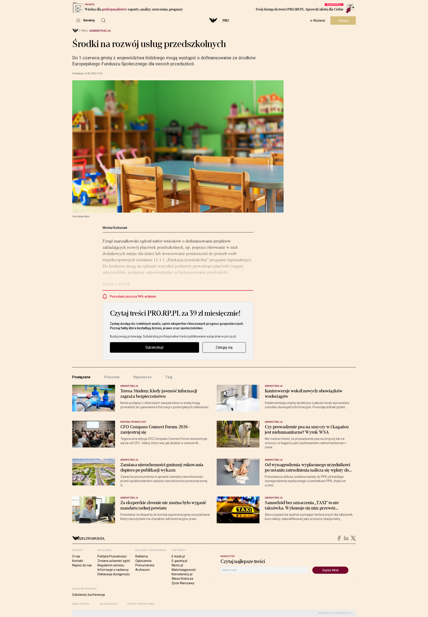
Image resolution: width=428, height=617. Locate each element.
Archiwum (142, 569)
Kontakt (77, 561)
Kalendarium (108, 604)
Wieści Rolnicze (182, 578)
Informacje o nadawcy (113, 569)
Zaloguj (343, 20)
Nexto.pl (177, 565)
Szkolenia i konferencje (88, 594)
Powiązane (81, 377)
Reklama (141, 556)
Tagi (168, 377)
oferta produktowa (140, 604)
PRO (225, 20)
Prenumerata (144, 565)
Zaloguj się (224, 347)
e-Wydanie (317, 20)
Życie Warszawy (183, 583)
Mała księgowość (184, 569)
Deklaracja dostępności (113, 574)
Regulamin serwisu (110, 565)
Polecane (112, 377)
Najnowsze (142, 377)
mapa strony (81, 604)
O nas (76, 556)
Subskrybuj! (154, 347)
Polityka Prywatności (112, 556)
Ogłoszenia (143, 561)
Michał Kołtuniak (115, 228)
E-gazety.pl (179, 561)
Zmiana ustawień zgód (113, 561)
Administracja (100, 30)
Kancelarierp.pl (182, 574)
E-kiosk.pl (178, 556)
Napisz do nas (82, 565)
